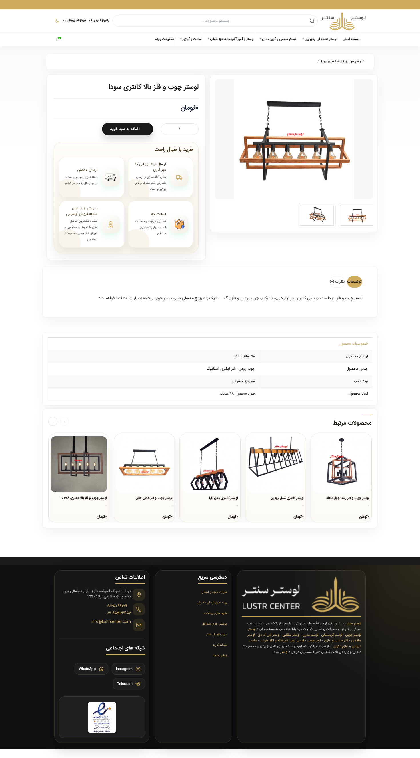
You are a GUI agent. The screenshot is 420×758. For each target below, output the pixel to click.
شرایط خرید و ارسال (214, 592)
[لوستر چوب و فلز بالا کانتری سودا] (357, 215)
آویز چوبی (314, 640)
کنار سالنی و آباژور (336, 640)
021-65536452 (118, 614)
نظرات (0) (337, 282)
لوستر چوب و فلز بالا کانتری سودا (341, 61)
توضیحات (354, 282)
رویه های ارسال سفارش (212, 602)
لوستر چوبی (353, 635)
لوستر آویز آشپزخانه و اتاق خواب (282, 640)
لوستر (251, 629)
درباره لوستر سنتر (216, 634)
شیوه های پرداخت (215, 613)
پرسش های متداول (214, 624)
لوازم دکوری (340, 646)
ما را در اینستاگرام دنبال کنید (210, 4)
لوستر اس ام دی (269, 635)
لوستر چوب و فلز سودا (345, 298)
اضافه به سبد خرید (125, 129)
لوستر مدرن (310, 635)
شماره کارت (220, 645)
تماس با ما (220, 655)
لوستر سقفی (291, 635)
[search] (312, 20)
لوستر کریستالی (331, 635)
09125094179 (116, 606)
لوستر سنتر (354, 623)
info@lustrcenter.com (111, 622)
